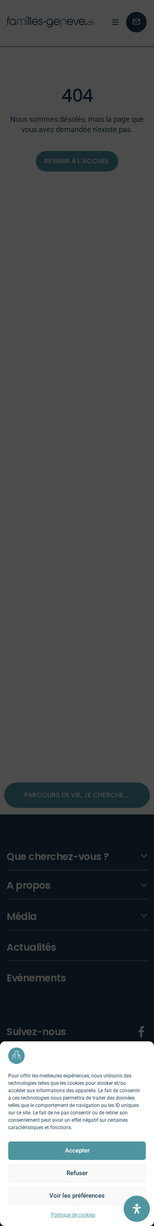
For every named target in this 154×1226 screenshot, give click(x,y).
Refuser (77, 1173)
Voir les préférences (77, 1195)
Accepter (77, 1150)
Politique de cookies (73, 1215)
